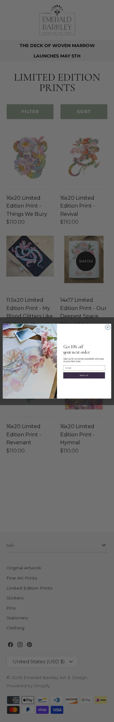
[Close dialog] (107, 327)
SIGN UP (84, 375)
